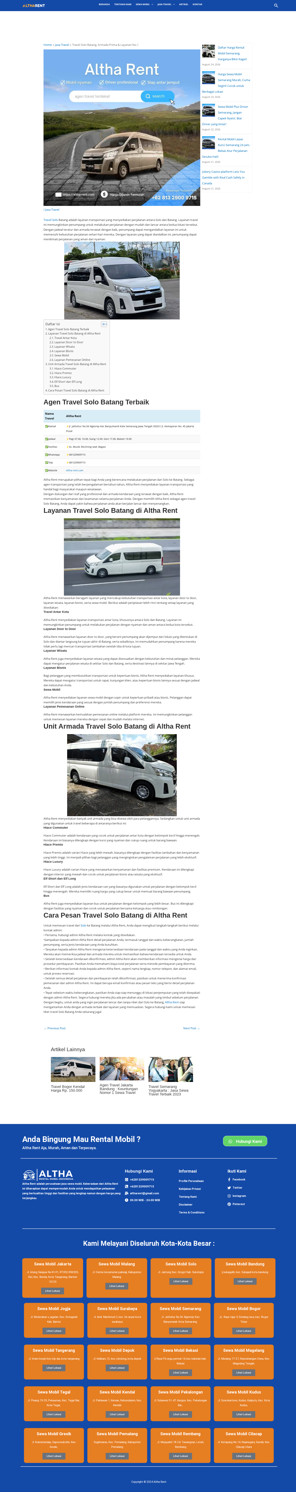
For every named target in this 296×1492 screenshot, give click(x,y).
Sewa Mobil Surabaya (117, 1308)
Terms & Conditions (192, 1212)
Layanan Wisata (64, 347)
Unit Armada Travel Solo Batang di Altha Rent (77, 364)
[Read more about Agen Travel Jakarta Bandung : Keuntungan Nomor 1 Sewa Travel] (122, 1068)
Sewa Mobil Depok (117, 1350)
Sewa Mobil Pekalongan (180, 1392)
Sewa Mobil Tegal (54, 1392)
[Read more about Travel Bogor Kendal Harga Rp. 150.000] (73, 1069)
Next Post (191, 1028)
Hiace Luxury (62, 377)
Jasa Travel (52, 210)
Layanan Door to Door (68, 342)
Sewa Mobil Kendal (117, 1392)
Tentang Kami (122, 4)
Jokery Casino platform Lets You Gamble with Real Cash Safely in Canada (223, 177)
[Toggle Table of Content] (102, 324)
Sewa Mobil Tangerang (54, 1350)
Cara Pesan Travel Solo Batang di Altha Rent (76, 390)
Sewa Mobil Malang (116, 1264)
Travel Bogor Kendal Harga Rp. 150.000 (68, 1089)
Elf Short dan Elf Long (68, 382)
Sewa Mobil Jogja (53, 1308)
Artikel (183, 4)
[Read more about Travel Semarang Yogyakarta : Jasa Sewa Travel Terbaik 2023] (171, 1069)
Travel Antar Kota (65, 338)
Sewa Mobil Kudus (244, 1392)
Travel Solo (51, 220)
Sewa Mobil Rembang (180, 1433)
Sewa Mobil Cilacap (244, 1433)
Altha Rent (172, 1002)
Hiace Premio (63, 373)
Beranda (104, 4)
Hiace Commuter (65, 368)
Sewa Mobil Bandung (245, 1264)
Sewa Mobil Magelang (243, 1350)
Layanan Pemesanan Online (72, 360)
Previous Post (55, 1028)
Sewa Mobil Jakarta (52, 1264)
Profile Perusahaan (191, 1181)
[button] (276, 5)
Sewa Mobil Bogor (244, 1308)
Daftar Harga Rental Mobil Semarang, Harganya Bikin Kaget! (232, 53)
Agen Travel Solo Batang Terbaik (68, 329)
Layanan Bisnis (63, 351)
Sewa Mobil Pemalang (117, 1433)
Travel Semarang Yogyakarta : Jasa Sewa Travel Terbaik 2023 (168, 1090)
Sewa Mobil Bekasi (180, 1350)
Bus (56, 386)
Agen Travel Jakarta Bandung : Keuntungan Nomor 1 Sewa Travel (119, 1089)
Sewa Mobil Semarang (180, 1308)
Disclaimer (186, 1204)
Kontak (197, 4)
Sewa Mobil (61, 355)
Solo (83, 925)
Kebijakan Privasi (190, 1189)
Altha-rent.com (74, 470)
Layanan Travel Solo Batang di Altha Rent (74, 333)
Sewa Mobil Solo (180, 1264)
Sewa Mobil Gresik (54, 1433)
